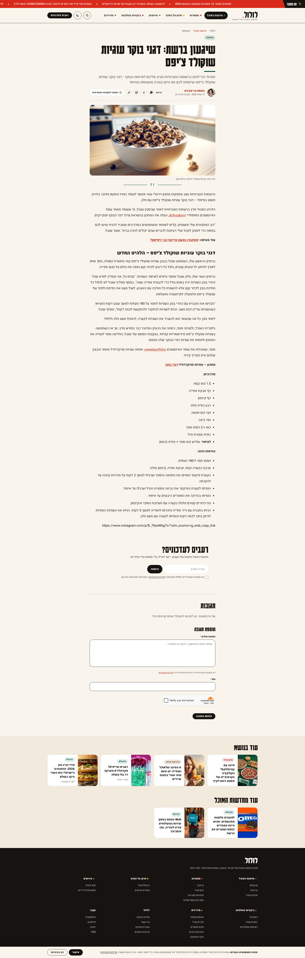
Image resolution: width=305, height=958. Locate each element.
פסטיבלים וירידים (87, 890)
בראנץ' (200, 885)
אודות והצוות (143, 917)
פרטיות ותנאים (142, 932)
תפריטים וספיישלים (193, 900)
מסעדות (196, 878)
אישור (75, 952)
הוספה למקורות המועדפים (105, 92)
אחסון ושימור (197, 917)
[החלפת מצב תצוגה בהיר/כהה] (78, 15)
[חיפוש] (87, 15)
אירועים (87, 878)
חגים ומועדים (197, 927)
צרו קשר (145, 922)
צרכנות (254, 890)
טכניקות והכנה (196, 932)
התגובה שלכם (207, 636)
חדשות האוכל (200, 30)
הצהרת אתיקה (142, 927)
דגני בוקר (171, 364)
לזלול (245, 15)
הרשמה (155, 569)
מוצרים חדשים (142, 890)
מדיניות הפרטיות (156, 577)
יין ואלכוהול (144, 885)
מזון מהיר (199, 890)
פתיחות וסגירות (196, 895)
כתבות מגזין (252, 922)
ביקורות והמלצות (245, 910)
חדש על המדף (138, 878)
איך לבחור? (198, 922)
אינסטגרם (91, 917)
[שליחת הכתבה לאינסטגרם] (136, 93)
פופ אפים (91, 885)
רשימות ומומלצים (249, 927)
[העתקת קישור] (129, 93)
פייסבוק (92, 922)
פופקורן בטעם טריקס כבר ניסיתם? (174, 240)
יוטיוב (93, 927)
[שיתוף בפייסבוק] (144, 93)
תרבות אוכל (252, 895)
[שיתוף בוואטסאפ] (151, 93)
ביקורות (254, 917)
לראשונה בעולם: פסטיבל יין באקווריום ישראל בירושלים (133, 4)
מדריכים (195, 910)
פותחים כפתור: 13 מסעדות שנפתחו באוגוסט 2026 (202, 4)
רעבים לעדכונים (59, 15)
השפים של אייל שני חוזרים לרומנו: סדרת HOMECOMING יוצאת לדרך (52, 4)
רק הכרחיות (57, 952)
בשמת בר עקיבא (194, 91)
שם (212, 679)
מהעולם (186, 30)
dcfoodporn (177, 215)
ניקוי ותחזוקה (197, 937)
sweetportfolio (155, 349)
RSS (93, 932)
